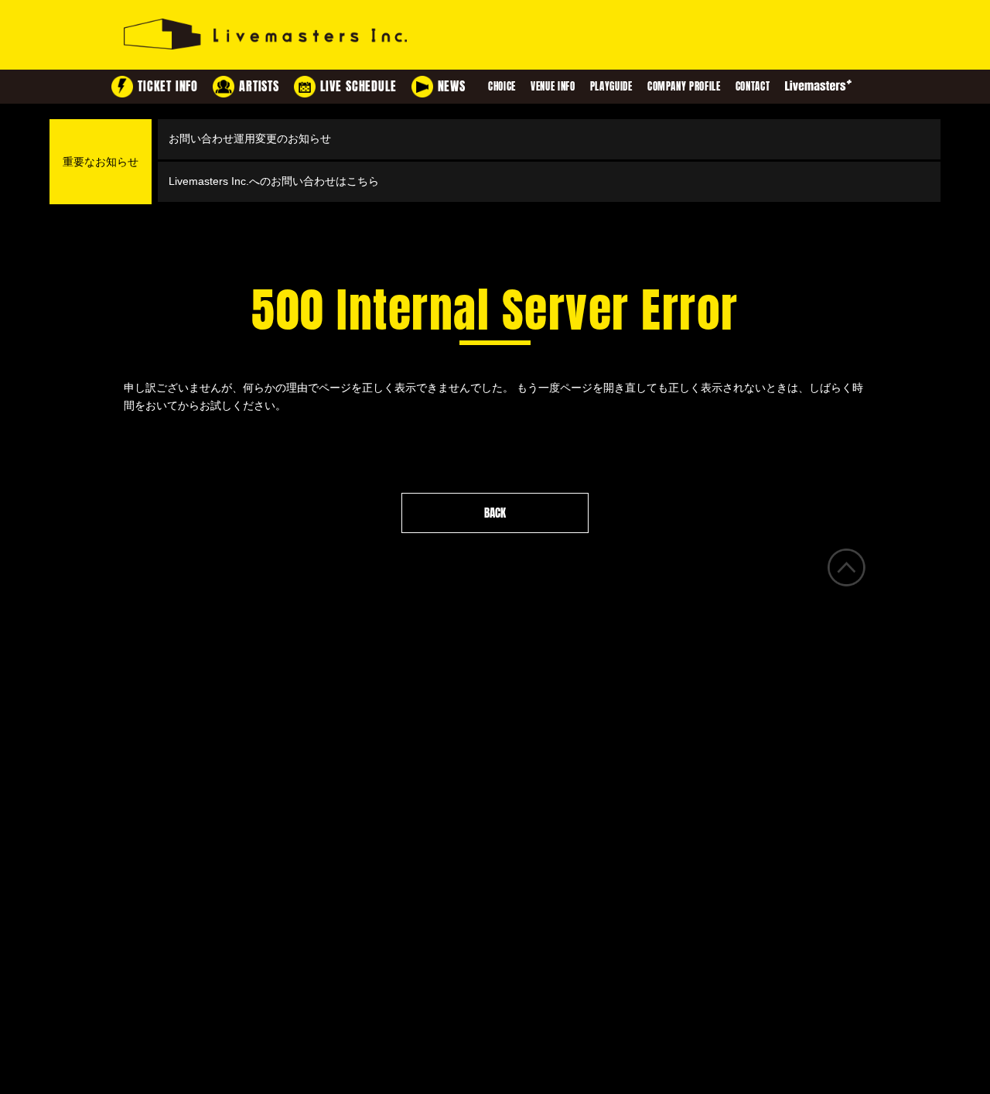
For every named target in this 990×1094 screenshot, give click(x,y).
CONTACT (753, 86)
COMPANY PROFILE (684, 86)
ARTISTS (259, 86)
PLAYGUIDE (611, 86)
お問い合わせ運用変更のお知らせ (250, 138)
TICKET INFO (168, 86)
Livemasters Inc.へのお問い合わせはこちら (274, 181)
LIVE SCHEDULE (358, 86)
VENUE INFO (553, 86)
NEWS (452, 86)
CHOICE (502, 86)
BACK (495, 512)
